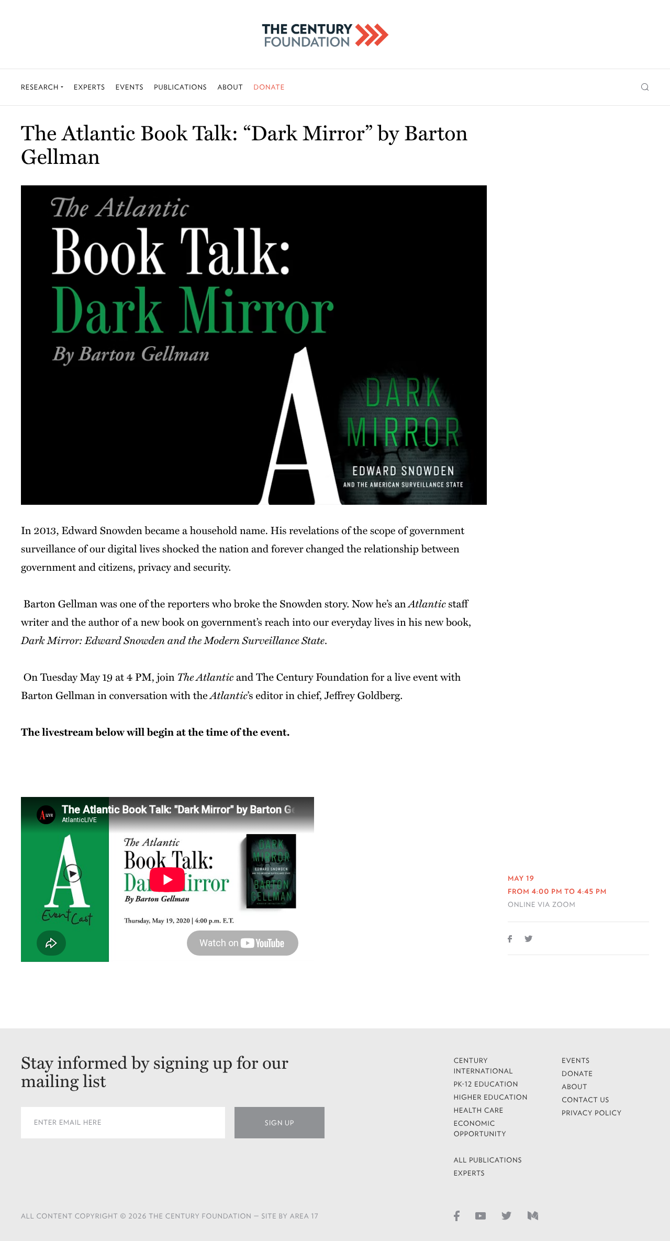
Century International (483, 1066)
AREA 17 (304, 1216)
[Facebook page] (457, 1215)
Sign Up (279, 1123)
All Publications (488, 1160)
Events (130, 87)
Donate (269, 87)
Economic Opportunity (480, 1129)
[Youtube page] (480, 1215)
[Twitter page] (506, 1215)
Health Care (479, 1110)
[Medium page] (533, 1215)
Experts (89, 87)
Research (41, 87)
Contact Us (585, 1100)
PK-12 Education (486, 1084)
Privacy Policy (592, 1113)
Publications (180, 87)
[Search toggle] (645, 87)
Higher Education (491, 1097)
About (230, 87)
